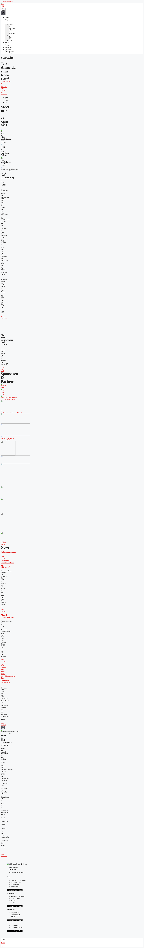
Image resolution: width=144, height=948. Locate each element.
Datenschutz (15, 915)
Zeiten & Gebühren (18, 896)
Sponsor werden (17, 927)
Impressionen (9, 47)
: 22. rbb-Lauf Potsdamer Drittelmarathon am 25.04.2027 (8, 559)
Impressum (15, 913)
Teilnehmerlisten (10, 51)
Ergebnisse (8, 49)
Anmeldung (8, 53)
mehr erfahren (3, 610)
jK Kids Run (10, 37)
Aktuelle (7, 616)
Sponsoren (15, 925)
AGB (13, 917)
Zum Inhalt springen (7, 1)
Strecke (13, 900)
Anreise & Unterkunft (19, 880)
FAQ (10, 40)
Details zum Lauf (7, 19)
